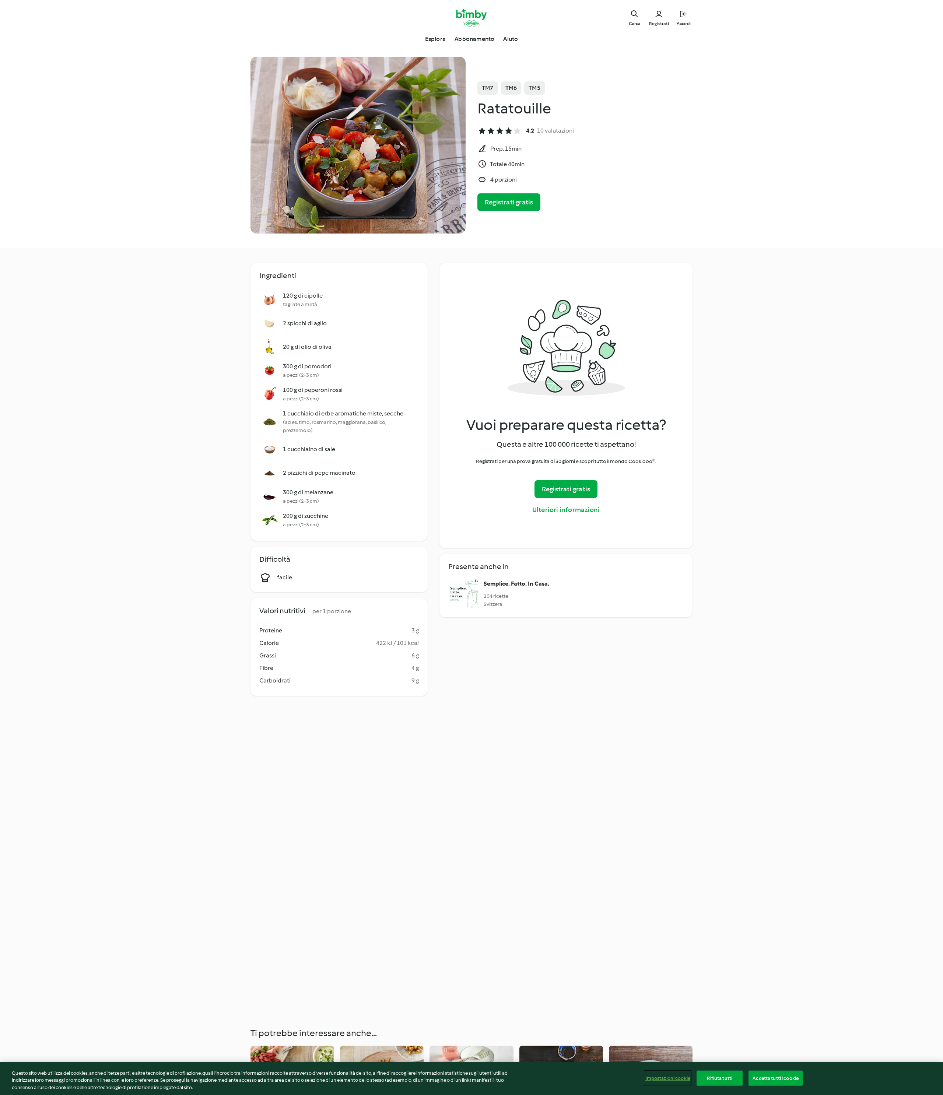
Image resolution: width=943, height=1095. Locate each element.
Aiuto (510, 38)
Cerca (634, 23)
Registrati (659, 23)
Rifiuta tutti (719, 1078)
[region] (471, 1078)
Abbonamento (474, 38)
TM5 (534, 87)
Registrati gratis (509, 202)
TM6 (511, 87)
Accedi (684, 23)
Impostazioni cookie (667, 1078)
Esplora (435, 38)
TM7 (488, 87)
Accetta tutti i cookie (776, 1078)
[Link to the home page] (471, 18)
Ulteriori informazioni (566, 510)
